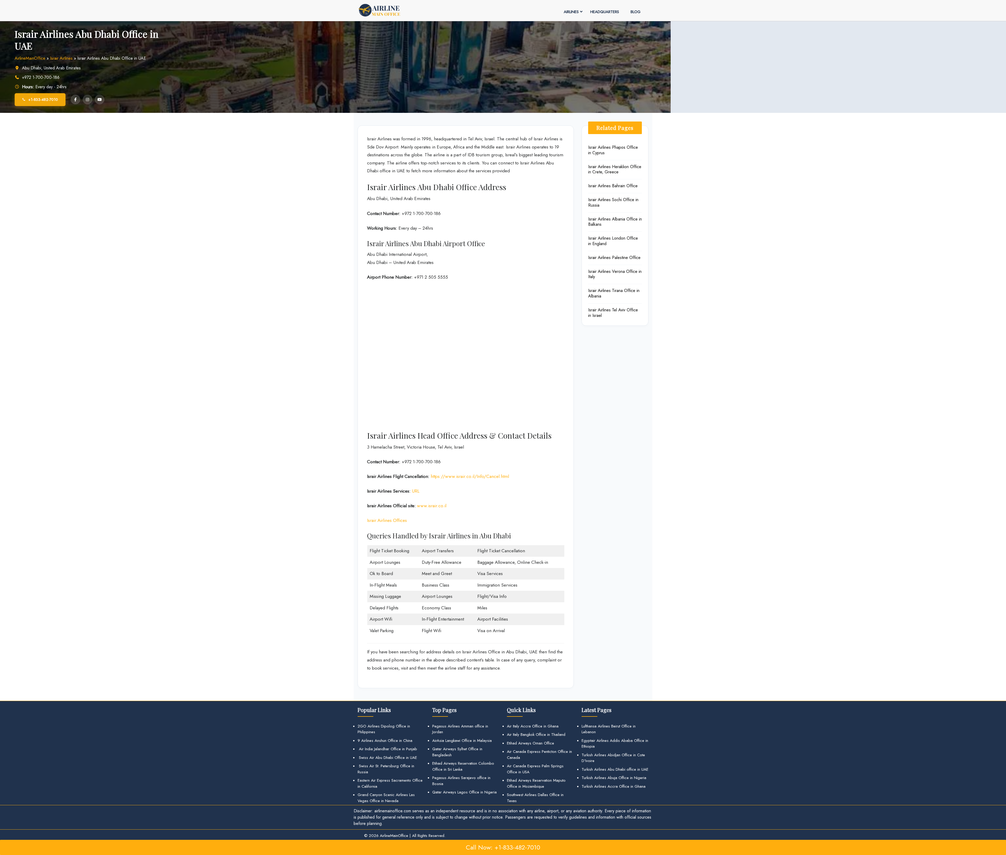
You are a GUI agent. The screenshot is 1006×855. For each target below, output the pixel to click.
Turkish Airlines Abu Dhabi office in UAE (615, 769)
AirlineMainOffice (30, 58)
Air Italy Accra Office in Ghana (533, 726)
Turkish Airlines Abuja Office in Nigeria (614, 778)
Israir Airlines (61, 58)
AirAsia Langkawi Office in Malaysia (462, 740)
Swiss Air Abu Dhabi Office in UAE (387, 757)
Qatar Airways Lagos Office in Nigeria (464, 792)
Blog (636, 12)
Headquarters (604, 12)
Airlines (571, 12)
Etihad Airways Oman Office (530, 743)
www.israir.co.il (431, 506)
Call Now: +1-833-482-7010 (503, 847)
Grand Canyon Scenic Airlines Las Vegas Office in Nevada (386, 798)
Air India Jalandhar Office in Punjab (387, 749)
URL (415, 491)
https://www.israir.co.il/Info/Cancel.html (470, 476)
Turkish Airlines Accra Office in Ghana (614, 786)
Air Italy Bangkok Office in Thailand (536, 734)
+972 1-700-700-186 (40, 77)
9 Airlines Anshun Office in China (385, 740)
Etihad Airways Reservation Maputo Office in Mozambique (536, 783)
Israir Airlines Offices (387, 520)
